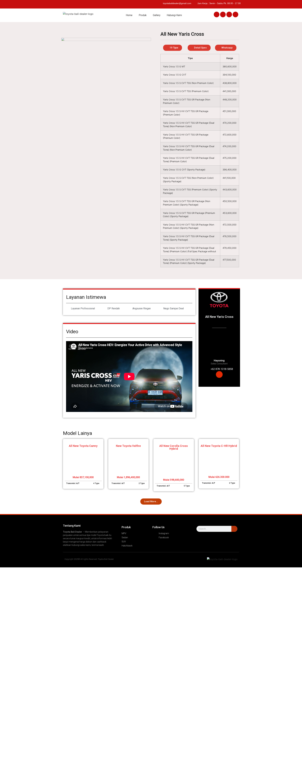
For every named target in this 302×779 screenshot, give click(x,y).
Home (129, 15)
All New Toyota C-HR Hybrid (219, 445)
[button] (216, 14)
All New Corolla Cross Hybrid (173, 447)
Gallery (156, 15)
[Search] (234, 529)
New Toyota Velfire (128, 445)
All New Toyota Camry (83, 445)
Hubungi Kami (174, 15)
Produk (143, 15)
